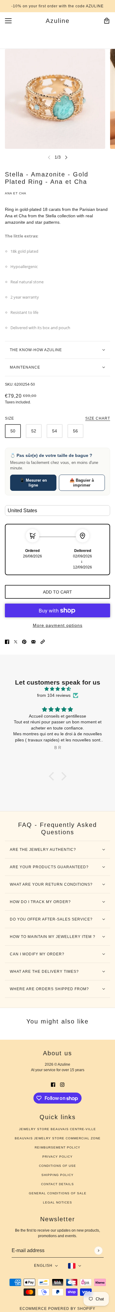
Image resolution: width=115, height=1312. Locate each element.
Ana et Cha (15, 193)
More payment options (57, 625)
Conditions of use (57, 1165)
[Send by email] (33, 641)
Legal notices (57, 1202)
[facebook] (53, 1084)
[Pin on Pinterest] (24, 641)
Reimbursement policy (57, 1147)
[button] (42, 641)
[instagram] (62, 1084)
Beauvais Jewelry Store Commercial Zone (58, 1138)
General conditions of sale (57, 1193)
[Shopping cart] (106, 20)
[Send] (98, 1250)
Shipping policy (57, 1175)
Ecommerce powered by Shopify (57, 1308)
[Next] (66, 157)
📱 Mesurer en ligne (33, 482)
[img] (57, 688)
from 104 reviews (54, 695)
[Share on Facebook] (7, 641)
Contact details (57, 1184)
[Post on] (16, 641)
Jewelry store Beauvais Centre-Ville (57, 1129)
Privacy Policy (57, 1156)
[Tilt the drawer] (8, 20)
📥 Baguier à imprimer (82, 482)
